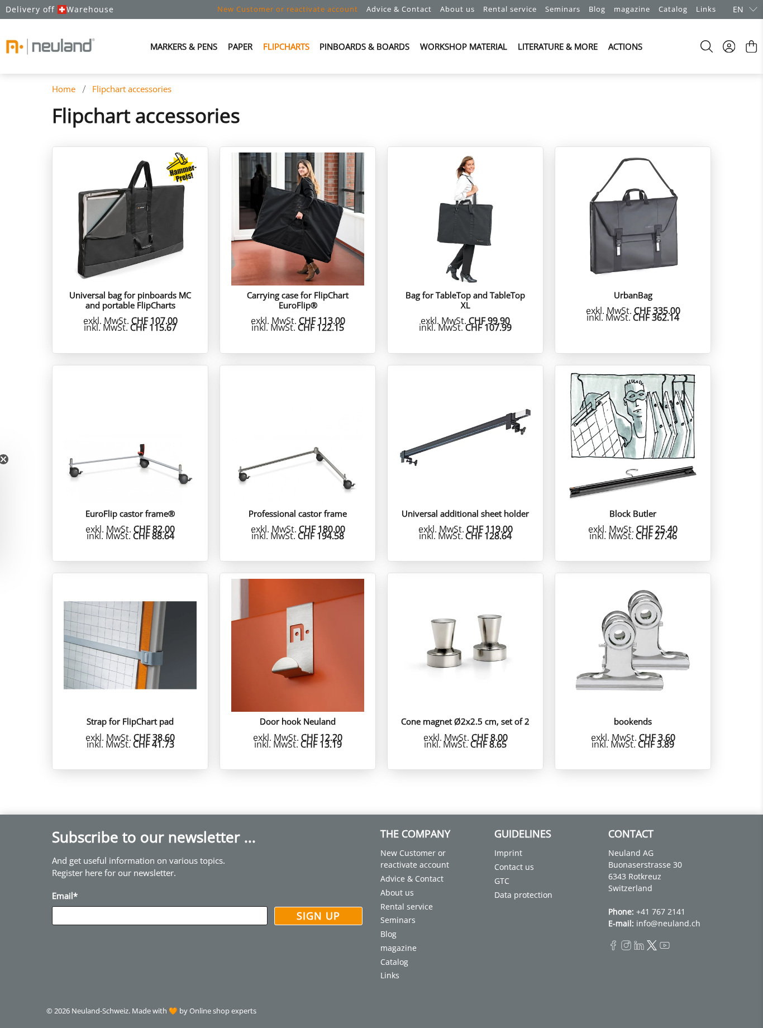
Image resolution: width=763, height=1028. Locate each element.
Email (65, 895)
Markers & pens (183, 46)
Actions (625, 46)
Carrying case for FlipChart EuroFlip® (298, 299)
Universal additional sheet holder (465, 513)
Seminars (562, 9)
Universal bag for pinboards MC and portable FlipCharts (130, 299)
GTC (501, 880)
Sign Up (318, 915)
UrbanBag (633, 294)
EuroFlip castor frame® (130, 513)
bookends (633, 721)
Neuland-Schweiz (99, 1011)
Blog (597, 9)
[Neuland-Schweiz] (50, 46)
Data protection (523, 894)
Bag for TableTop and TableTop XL (465, 299)
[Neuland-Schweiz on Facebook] (613, 947)
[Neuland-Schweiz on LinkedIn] (639, 947)
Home (63, 89)
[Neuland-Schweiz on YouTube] (665, 947)
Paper (240, 46)
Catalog (673, 9)
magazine (632, 9)
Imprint (508, 853)
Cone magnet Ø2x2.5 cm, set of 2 (465, 721)
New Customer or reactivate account (287, 9)
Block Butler (632, 513)
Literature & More (558, 46)
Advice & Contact (399, 9)
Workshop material (463, 46)
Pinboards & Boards (364, 46)
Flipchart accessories (131, 89)
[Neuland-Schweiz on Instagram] (626, 947)
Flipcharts (286, 46)
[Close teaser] (31, 459)
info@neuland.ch (668, 923)
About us (457, 9)
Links (706, 9)
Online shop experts (222, 1011)
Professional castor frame (298, 513)
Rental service (510, 9)
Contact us (514, 867)
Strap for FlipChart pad (130, 721)
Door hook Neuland (298, 721)
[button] (14, 514)
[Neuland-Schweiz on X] (652, 947)
